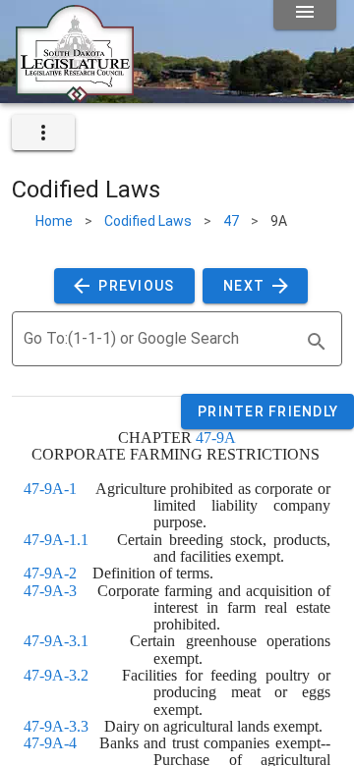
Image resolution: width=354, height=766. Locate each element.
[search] (316, 342)
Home (54, 221)
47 (231, 221)
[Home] (75, 95)
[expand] (43, 132)
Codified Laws (148, 221)
